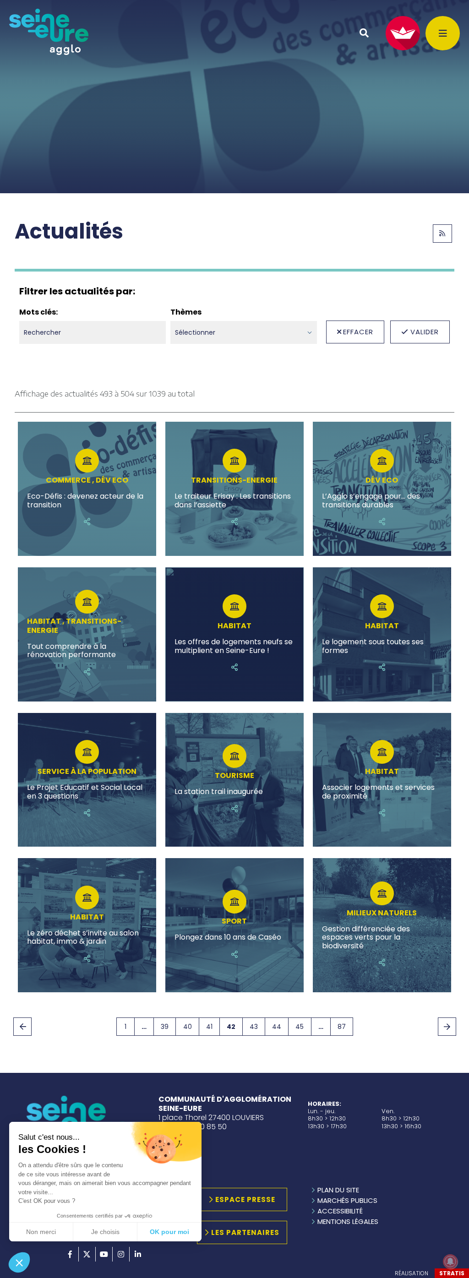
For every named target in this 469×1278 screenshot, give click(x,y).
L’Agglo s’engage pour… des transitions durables (371, 500)
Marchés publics (347, 1200)
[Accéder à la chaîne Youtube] (104, 1254)
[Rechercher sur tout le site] (364, 33)
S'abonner (442, 233)
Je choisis (105, 1231)
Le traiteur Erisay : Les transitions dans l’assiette (233, 500)
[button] (19, 1262)
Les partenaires (245, 1232)
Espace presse (245, 1199)
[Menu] (442, 33)
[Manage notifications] (450, 1261)
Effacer (358, 332)
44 (276, 1026)
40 (187, 1026)
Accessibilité (340, 1211)
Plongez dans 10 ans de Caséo (228, 937)
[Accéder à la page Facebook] (70, 1254)
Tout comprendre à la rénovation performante (71, 650)
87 (342, 1026)
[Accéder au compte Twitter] (87, 1254)
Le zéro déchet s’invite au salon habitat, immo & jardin (83, 937)
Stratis (451, 1273)
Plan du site (338, 1190)
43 (254, 1026)
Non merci (41, 1231)
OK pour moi (169, 1231)
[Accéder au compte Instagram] (121, 1254)
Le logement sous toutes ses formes (373, 646)
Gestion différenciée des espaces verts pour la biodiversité (366, 937)
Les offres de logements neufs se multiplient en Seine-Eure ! (234, 646)
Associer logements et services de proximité (378, 791)
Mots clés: (38, 312)
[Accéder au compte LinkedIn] (138, 1254)
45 (299, 1026)
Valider (424, 332)
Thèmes (186, 312)
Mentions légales (347, 1221)
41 (209, 1026)
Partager (87, 521)
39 (165, 1026)
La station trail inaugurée (219, 792)
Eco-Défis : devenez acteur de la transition (85, 500)
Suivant (447, 1026)
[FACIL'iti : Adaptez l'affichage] (403, 33)
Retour (22, 1026)
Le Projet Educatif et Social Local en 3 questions (84, 791)
